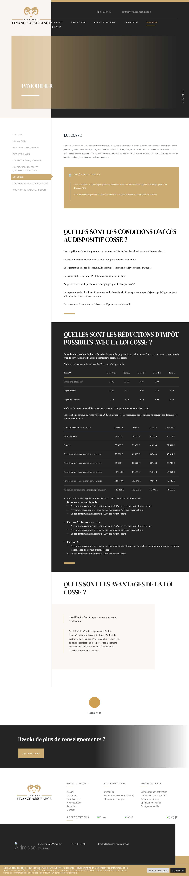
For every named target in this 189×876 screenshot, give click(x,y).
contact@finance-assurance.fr (136, 12)
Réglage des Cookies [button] (158, 870)
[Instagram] (176, 12)
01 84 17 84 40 (104, 12)
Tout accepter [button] (178, 870)
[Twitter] (166, 12)
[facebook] (161, 12)
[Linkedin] (171, 12)
